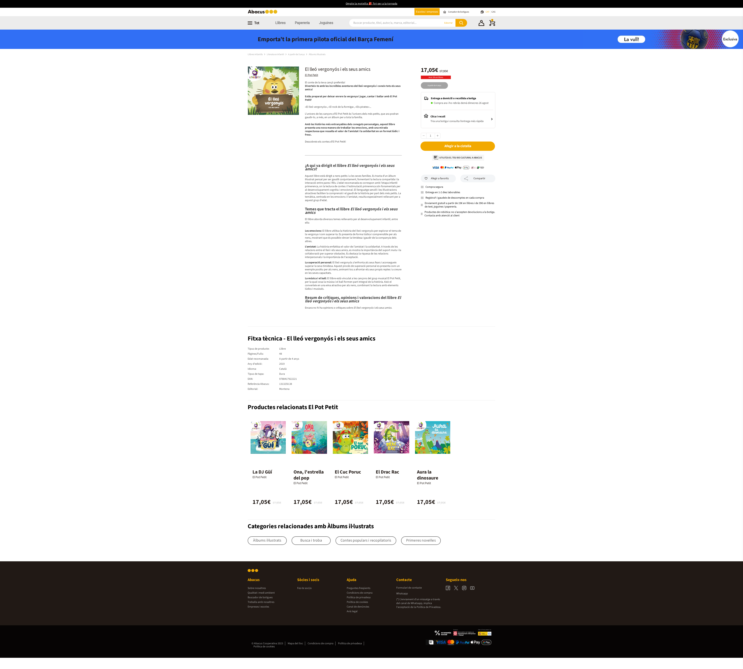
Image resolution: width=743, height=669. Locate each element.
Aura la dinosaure (427, 474)
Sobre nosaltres (257, 588)
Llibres (280, 23)
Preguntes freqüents (358, 588)
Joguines (326, 23)
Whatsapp (402, 594)
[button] (481, 23)
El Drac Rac (387, 471)
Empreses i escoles (258, 607)
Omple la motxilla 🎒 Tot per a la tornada (371, 4)
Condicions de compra (359, 593)
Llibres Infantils (255, 54)
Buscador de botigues (260, 597)
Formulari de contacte (409, 588)
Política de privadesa (359, 597)
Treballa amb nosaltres (261, 602)
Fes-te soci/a (304, 588)
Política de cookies (357, 602)
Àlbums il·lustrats (317, 54)
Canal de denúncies (358, 607)
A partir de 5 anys (296, 54)
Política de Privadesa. (429, 607)
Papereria (302, 23)
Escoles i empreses (427, 12)
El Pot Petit (311, 75)
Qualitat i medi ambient (261, 593)
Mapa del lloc (295, 643)
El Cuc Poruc (348, 471)
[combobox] (390, 22)
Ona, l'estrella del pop (309, 474)
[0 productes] (492, 25)
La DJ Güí (262, 471)
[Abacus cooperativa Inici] (263, 13)
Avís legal (352, 611)
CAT (488, 12)
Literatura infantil (275, 54)
